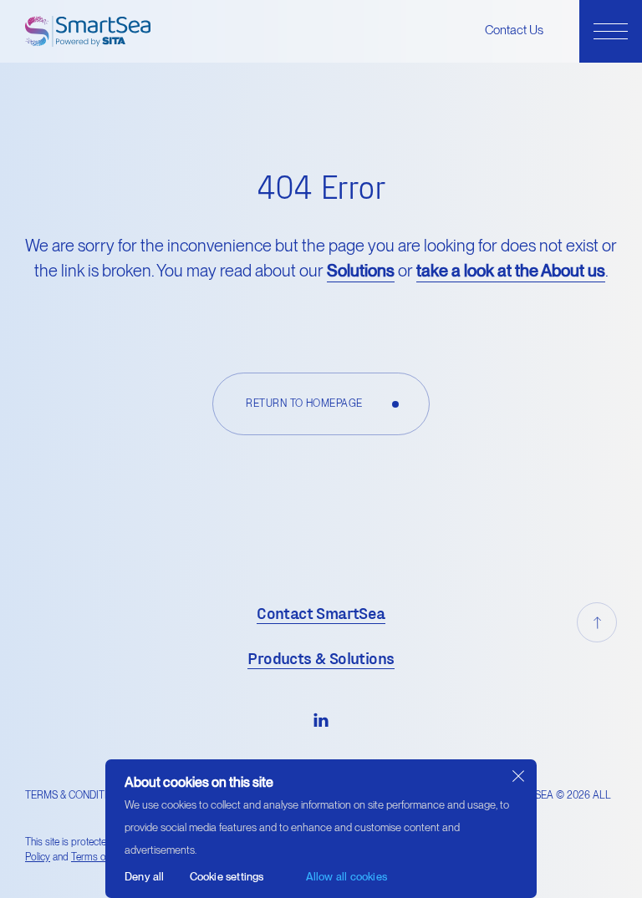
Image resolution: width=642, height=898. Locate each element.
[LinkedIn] (321, 719)
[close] (519, 777)
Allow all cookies (346, 876)
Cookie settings (227, 876)
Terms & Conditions (76, 795)
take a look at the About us (510, 271)
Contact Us (514, 30)
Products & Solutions (320, 657)
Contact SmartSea (321, 612)
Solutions (361, 271)
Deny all (145, 876)
